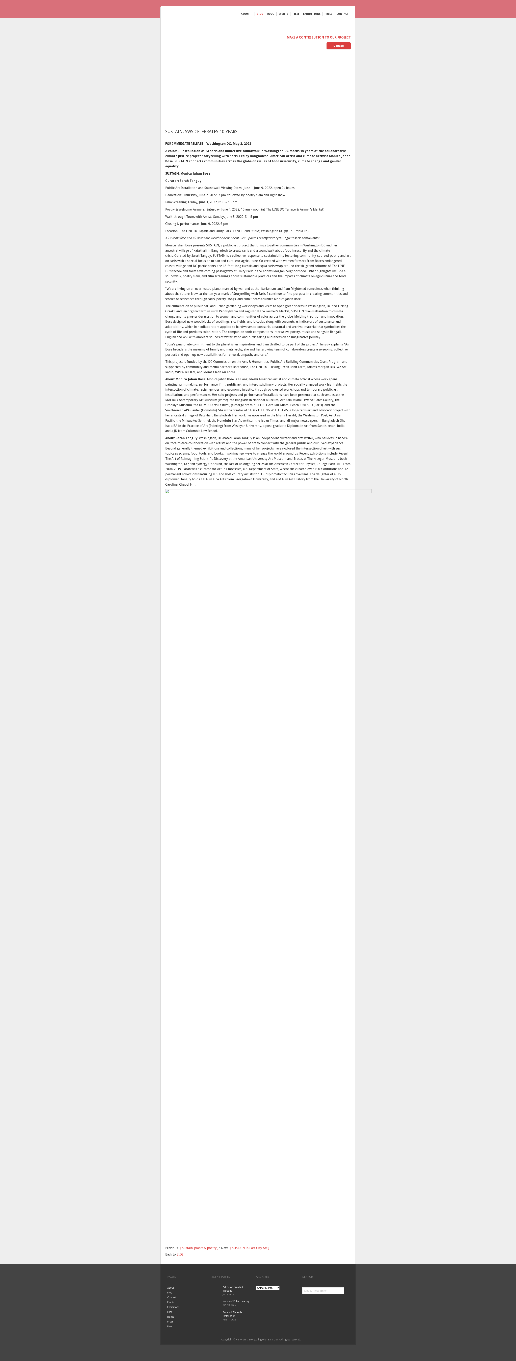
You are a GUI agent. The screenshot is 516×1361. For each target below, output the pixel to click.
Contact (342, 13)
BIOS (180, 1254)
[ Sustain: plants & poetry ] (199, 1248)
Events (283, 13)
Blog (270, 13)
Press (328, 13)
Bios (260, 13)
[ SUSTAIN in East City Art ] (249, 1248)
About (245, 14)
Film (295, 13)
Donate (338, 45)
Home (170, 1316)
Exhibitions (311, 13)
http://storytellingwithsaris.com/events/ (291, 238)
